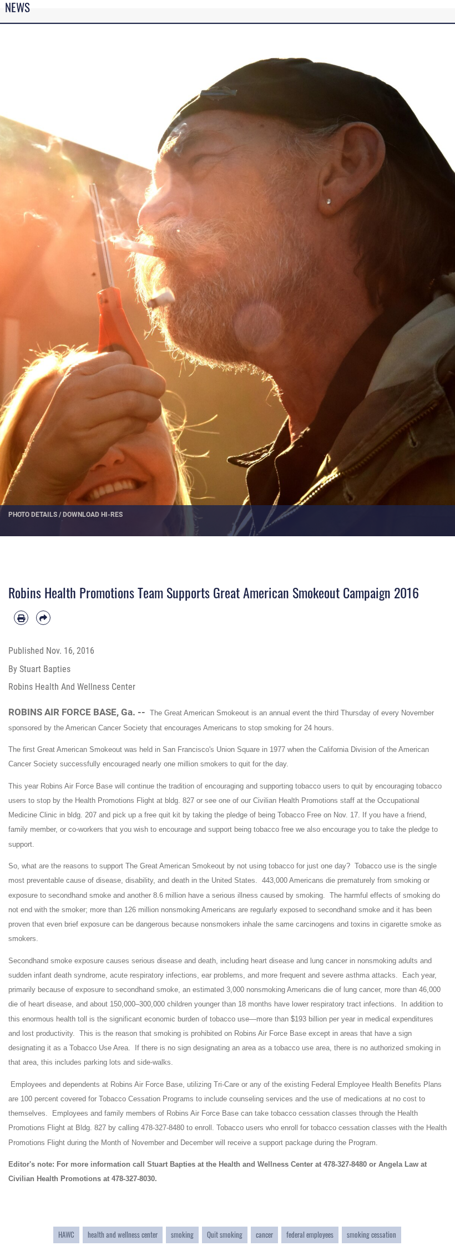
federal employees (309, 1234)
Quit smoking (224, 1234)
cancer (264, 1234)
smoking (182, 1234)
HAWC (66, 1234)
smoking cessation (371, 1234)
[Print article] (21, 618)
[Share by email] (43, 618)
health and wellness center (123, 1234)
